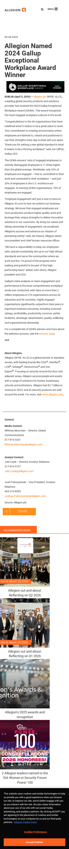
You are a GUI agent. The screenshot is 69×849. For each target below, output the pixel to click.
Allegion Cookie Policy (25, 822)
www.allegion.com (52, 394)
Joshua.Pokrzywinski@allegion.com (25, 496)
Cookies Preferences (35, 832)
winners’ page (47, 333)
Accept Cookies (34, 842)
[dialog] (34, 818)
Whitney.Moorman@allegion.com (24, 444)
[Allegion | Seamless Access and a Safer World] (7, 19)
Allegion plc (39, 96)
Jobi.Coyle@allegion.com (19, 471)
